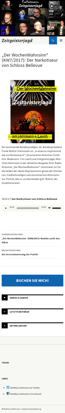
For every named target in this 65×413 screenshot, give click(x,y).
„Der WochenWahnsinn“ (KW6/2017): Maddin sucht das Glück (31, 238)
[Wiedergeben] (6, 208)
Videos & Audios (19, 297)
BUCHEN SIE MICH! (32, 280)
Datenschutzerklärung (31, 409)
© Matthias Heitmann (11, 409)
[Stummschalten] (49, 208)
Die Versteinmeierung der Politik (20, 252)
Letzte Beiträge (19, 311)
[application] (32, 208)
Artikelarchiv (18, 325)
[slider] (57, 208)
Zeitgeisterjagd (17, 40)
